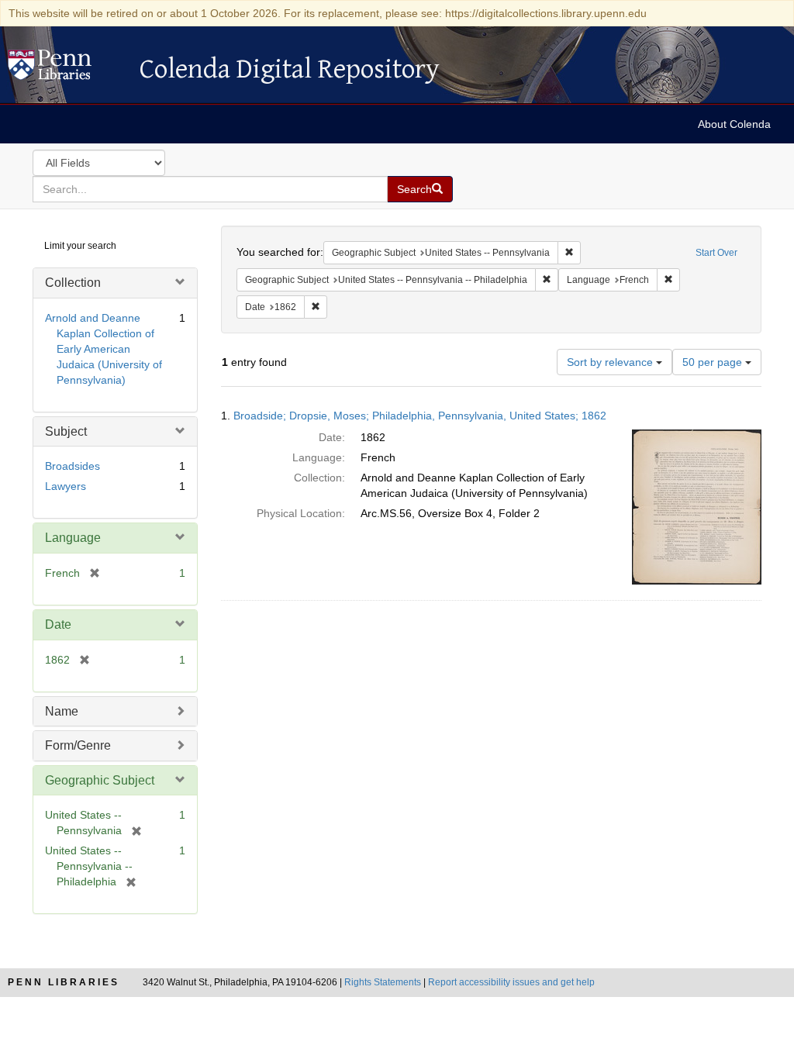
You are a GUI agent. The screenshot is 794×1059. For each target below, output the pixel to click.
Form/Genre (78, 745)
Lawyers (65, 486)
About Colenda (734, 124)
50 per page (713, 362)
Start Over (716, 252)
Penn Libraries (63, 982)
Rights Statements (382, 982)
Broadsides (72, 466)
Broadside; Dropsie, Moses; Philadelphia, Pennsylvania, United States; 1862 (419, 415)
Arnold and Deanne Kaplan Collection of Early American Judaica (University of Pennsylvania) (103, 349)
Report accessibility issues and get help (511, 982)
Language (73, 537)
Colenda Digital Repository (66, 69)
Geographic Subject (99, 780)
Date (58, 624)
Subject (66, 431)
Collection (73, 282)
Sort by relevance (611, 362)
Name (61, 711)
